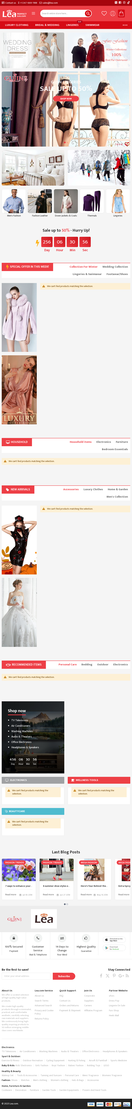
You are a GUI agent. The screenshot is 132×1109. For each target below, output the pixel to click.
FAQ (61, 996)
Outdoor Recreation (33, 1060)
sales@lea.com (50, 3)
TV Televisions (19, 720)
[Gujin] (15, 919)
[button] (64, 142)
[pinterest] (114, 976)
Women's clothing (59, 1080)
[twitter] (108, 976)
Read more (10, 894)
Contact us (10, 3)
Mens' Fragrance (90, 1075)
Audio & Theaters (21, 736)
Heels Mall (114, 1015)
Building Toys (93, 1065)
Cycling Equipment (55, 1060)
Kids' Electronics (24, 1065)
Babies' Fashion (76, 1065)
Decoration (20, 1090)
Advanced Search (43, 1005)
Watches (25, 1080)
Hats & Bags (78, 1080)
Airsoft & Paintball (98, 1060)
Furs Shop (114, 1010)
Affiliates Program (93, 1010)
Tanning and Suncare (51, 1075)
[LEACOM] (44, 919)
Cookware (7, 1090)
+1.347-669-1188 (28, 3)
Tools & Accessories (27, 1075)
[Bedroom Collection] (33, 168)
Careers (88, 1005)
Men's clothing (40, 1080)
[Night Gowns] (19, 389)
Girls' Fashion (41, 1065)
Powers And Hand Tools (94, 1090)
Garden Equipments (69, 1090)
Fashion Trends (14, 862)
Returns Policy (42, 1019)
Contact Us (64, 1001)
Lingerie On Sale (117, 1005)
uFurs (111, 996)
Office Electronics (21, 742)
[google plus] (121, 976)
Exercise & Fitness (10, 1060)
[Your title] (19, 540)
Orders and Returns (69, 1005)
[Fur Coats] (19, 317)
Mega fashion (89, 862)
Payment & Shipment (70, 1010)
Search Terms (41, 1001)
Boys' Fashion (58, 1065)
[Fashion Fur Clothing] (99, 50)
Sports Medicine (119, 1060)
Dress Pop (114, 1001)
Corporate (89, 996)
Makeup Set (8, 1075)
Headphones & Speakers (25, 747)
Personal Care (72, 1075)
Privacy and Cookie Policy (44, 1012)
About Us (39, 996)
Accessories (93, 1080)
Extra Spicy (124, 886)
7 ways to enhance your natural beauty (26, 886)
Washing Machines (22, 731)
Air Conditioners (20, 726)
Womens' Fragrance (112, 1075)
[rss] (127, 976)
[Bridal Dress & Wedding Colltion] (33, 50)
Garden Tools (49, 1090)
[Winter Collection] (99, 168)
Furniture (34, 1090)
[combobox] (66, 13)
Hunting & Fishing (76, 1060)
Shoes (14, 1080)
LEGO (106, 1065)
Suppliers (89, 1001)
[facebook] (101, 976)
